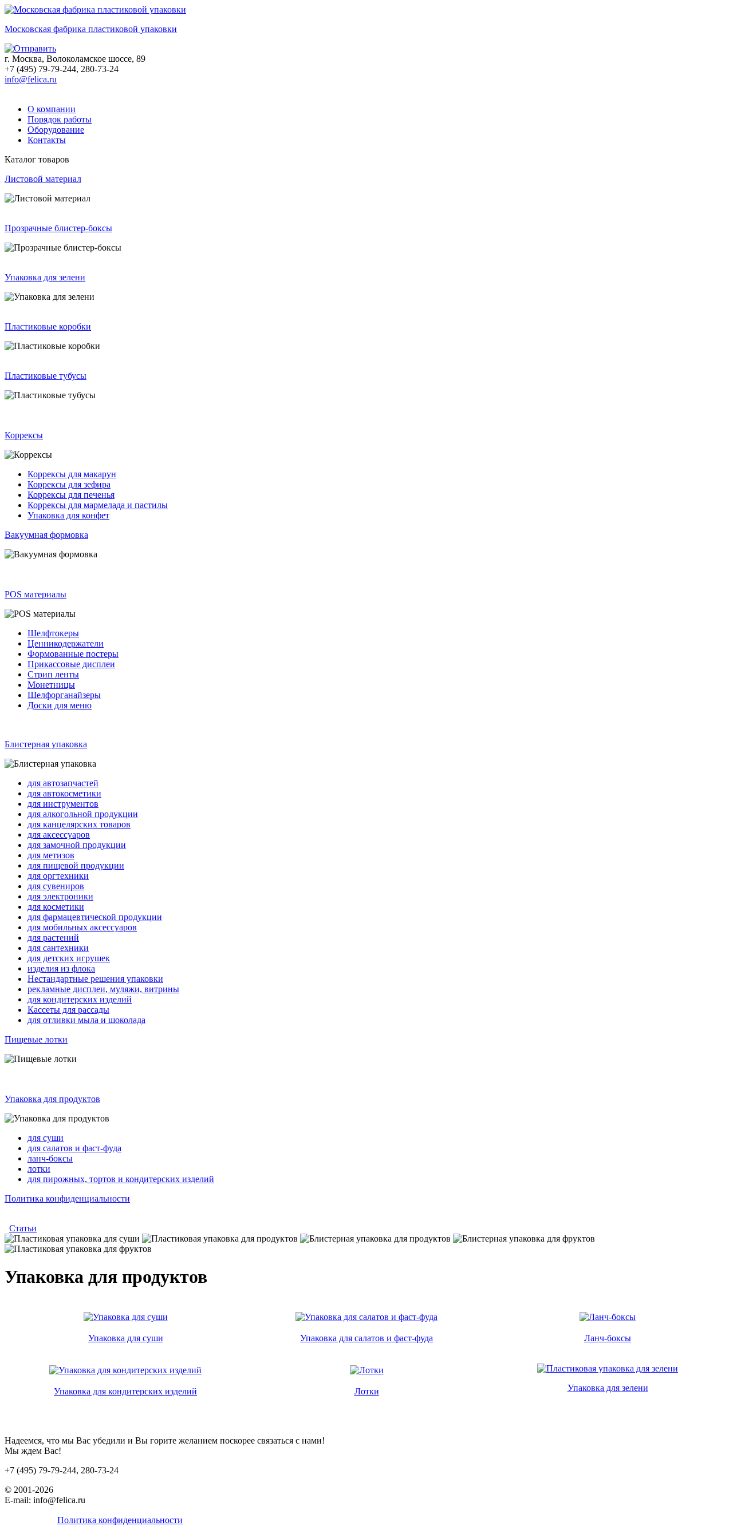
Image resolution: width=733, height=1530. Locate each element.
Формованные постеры (73, 654)
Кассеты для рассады (68, 1009)
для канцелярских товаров (79, 824)
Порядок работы (59, 119)
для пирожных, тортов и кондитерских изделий (120, 1179)
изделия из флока (61, 968)
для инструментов (62, 803)
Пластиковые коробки (48, 326)
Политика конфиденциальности (67, 1198)
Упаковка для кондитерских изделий (125, 1391)
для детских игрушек (68, 958)
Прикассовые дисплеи (71, 664)
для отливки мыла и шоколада (86, 1020)
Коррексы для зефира (69, 484)
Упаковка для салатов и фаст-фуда (366, 1338)
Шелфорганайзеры (64, 695)
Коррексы (24, 435)
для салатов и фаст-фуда (74, 1148)
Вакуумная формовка (46, 535)
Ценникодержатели (65, 643)
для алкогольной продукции (82, 814)
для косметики (55, 906)
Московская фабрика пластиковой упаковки (91, 29)
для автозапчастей (62, 783)
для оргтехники (58, 876)
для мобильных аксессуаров (82, 927)
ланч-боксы (50, 1158)
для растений (53, 937)
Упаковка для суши (125, 1338)
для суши (45, 1138)
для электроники (60, 896)
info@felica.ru (31, 79)
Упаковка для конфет (68, 515)
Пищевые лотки (36, 1039)
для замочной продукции (76, 845)
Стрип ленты (53, 674)
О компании (51, 109)
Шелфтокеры (53, 633)
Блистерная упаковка (46, 744)
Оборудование (55, 129)
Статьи (23, 1228)
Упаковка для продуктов (52, 1099)
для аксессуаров (58, 834)
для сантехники (58, 948)
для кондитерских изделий (79, 999)
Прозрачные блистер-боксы (58, 228)
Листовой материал (43, 179)
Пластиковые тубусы (45, 375)
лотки (38, 1169)
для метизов (50, 855)
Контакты (46, 140)
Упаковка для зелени (45, 277)
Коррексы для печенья (71, 495)
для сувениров (55, 886)
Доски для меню (59, 705)
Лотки (366, 1391)
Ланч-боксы (607, 1338)
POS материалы (35, 594)
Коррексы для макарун (71, 474)
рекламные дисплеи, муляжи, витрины (103, 989)
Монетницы (51, 684)
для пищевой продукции (75, 865)
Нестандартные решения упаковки (95, 979)
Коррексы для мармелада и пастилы (97, 505)
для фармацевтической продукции (94, 917)
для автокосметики (64, 793)
